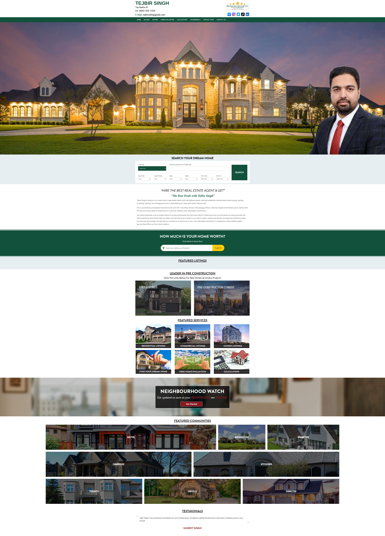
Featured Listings (192, 261)
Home (139, 20)
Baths (187, 176)
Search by (141, 164)
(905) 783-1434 (147, 10)
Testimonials (195, 20)
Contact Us (221, 20)
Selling (147, 20)
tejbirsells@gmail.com (154, 14)
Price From (204, 176)
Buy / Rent (141, 176)
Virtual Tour (208, 20)
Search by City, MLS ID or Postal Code (180, 164)
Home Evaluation (167, 20)
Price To (218, 176)
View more (163, 298)
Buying (155, 20)
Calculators (182, 20)
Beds (171, 176)
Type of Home (158, 176)
